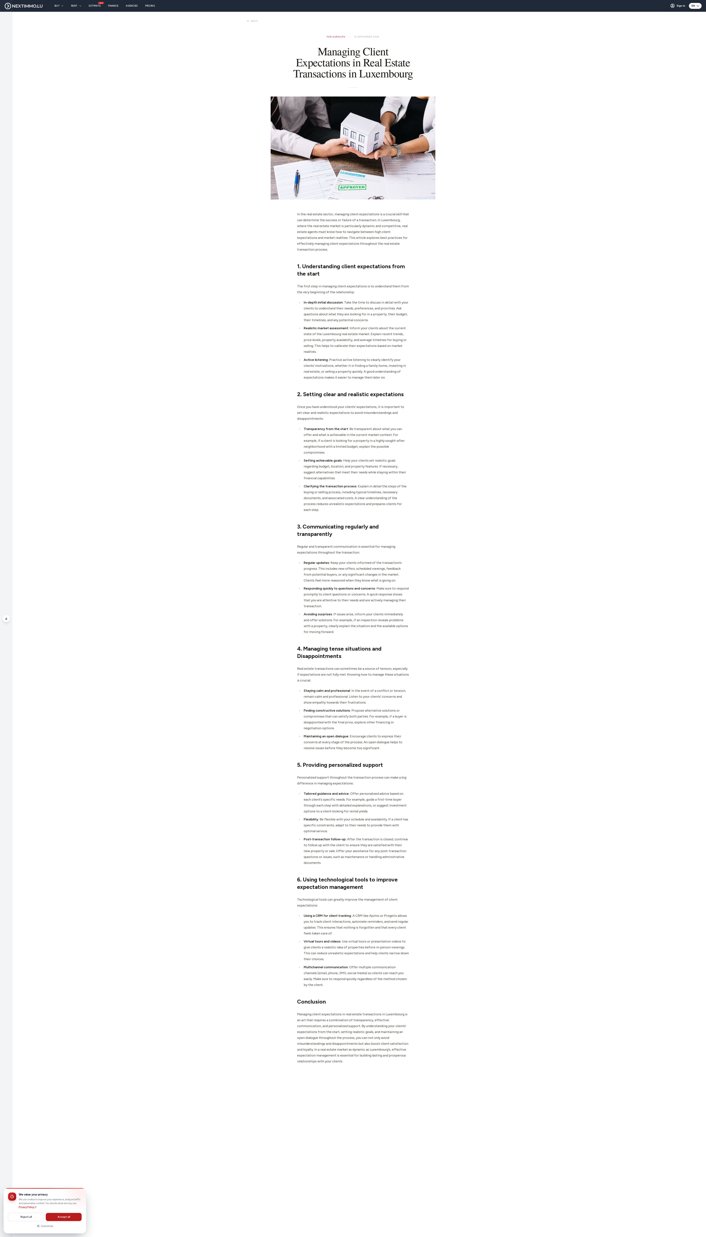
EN (693, 5)
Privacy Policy (26, 1207)
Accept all (64, 1216)
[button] (677, 6)
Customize (47, 1226)
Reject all (26, 1216)
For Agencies (336, 36)
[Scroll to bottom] (6, 618)
